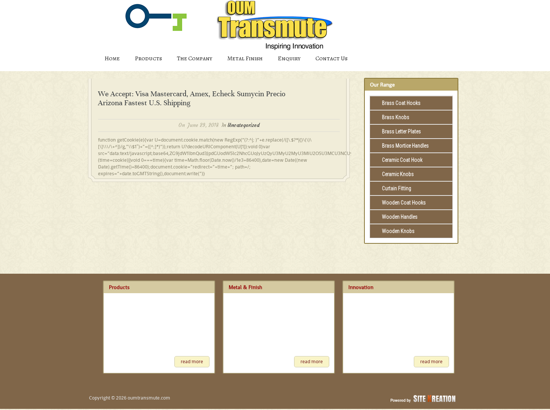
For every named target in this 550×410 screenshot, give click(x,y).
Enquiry (289, 58)
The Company (194, 58)
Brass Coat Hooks (401, 103)
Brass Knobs (395, 117)
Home (112, 58)
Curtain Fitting (396, 188)
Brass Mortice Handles (405, 146)
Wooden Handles (400, 217)
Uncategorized (243, 125)
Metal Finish (245, 58)
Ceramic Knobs (398, 174)
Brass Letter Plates (401, 131)
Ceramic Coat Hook (402, 160)
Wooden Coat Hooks (404, 203)
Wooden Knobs (398, 231)
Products (148, 58)
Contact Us (331, 58)
